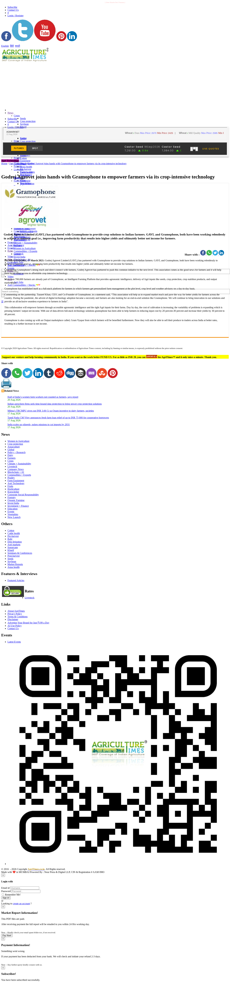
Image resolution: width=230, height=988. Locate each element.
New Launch (26, 231)
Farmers (11, 458)
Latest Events (14, 641)
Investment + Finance (18, 506)
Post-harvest (14, 556)
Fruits (10, 486)
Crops (17, 115)
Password (6, 891)
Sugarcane (13, 547)
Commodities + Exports (25, 251)
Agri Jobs (18, 282)
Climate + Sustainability (25, 242)
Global (17, 254)
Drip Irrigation (27, 183)
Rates (10, 251)
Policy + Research (17, 452)
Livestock (18, 169)
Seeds (23, 118)
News (10, 112)
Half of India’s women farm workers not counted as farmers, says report (43, 397)
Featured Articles (16, 580)
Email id (5, 888)
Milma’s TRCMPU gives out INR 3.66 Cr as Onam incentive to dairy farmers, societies (51, 410)
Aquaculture (14, 446)
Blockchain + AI (16, 472)
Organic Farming (16, 500)
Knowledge (13, 491)
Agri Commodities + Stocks (22, 285)
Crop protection (28, 121)
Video (10, 256)
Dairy (16, 141)
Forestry (18, 245)
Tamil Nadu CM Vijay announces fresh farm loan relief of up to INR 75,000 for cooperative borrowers (58, 417)
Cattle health (26, 172)
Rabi (10, 539)
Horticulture (13, 489)
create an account (21, 903)
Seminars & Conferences (20, 553)
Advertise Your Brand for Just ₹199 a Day (28, 622)
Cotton (23, 158)
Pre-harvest (25, 169)
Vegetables (13, 514)
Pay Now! (7, 935)
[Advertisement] (76, 84)
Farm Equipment (22, 160)
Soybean (24, 124)
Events (11, 248)
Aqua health (26, 166)
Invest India (19, 256)
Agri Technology (16, 483)
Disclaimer (13, 619)
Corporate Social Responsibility (23, 494)
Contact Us (13, 628)
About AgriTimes (16, 611)
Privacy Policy (15, 613)
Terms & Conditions (18, 616)
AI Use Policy (15, 625)
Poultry (11, 477)
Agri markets (14, 544)
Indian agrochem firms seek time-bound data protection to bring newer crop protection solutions (55, 403)
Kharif (11, 550)
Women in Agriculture (25, 248)
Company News (22, 228)
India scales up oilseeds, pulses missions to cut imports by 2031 (39, 424)
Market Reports (15, 564)
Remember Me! (12, 894)
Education (13, 508)
